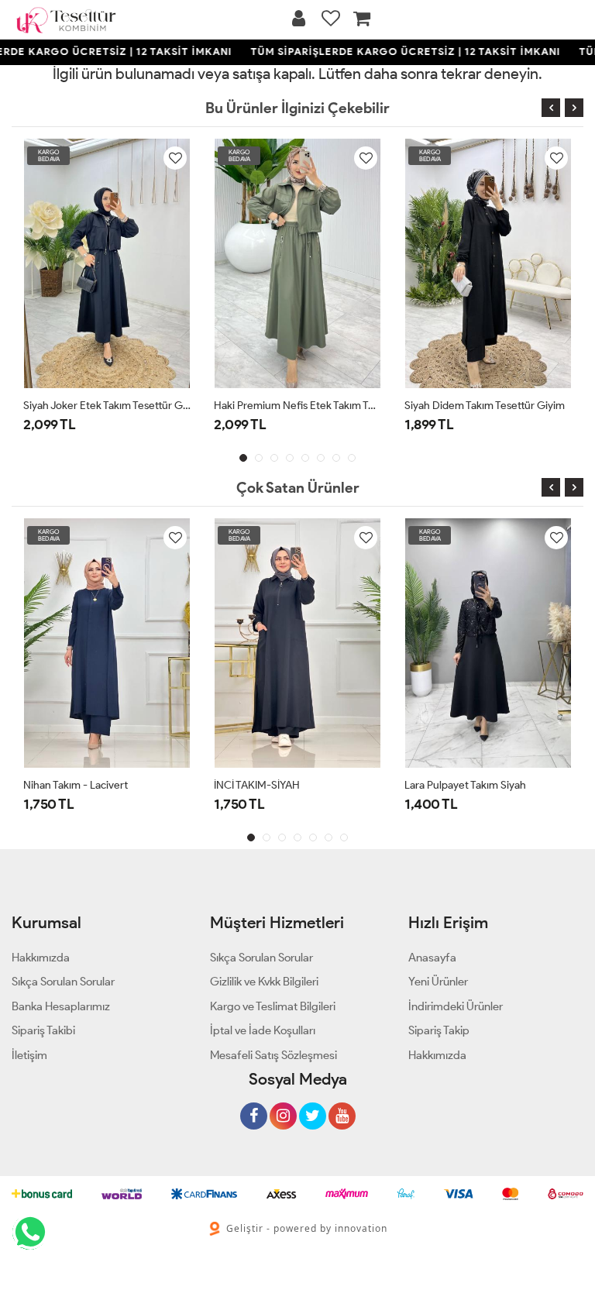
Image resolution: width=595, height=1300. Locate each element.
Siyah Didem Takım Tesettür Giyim (484, 405)
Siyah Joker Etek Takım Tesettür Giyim (107, 405)
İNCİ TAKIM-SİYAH (257, 785)
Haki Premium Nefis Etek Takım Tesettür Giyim (297, 405)
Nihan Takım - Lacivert (75, 785)
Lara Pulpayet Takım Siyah (465, 785)
